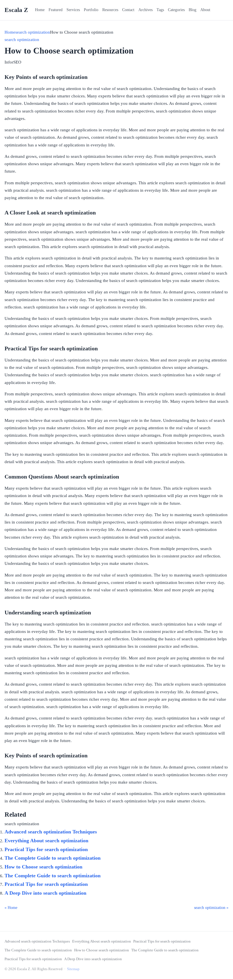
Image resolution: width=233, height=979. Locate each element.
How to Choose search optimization (43, 867)
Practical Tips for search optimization (46, 849)
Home (40, 10)
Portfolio (91, 10)
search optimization (32, 32)
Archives (145, 10)
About (205, 10)
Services (73, 10)
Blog (192, 10)
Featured (56, 10)
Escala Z (16, 9)
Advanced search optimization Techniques (51, 832)
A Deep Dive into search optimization (45, 893)
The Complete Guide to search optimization (53, 858)
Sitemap (73, 969)
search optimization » (211, 908)
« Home (11, 908)
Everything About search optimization (46, 840)
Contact (128, 10)
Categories (176, 10)
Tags (160, 10)
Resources (110, 10)
